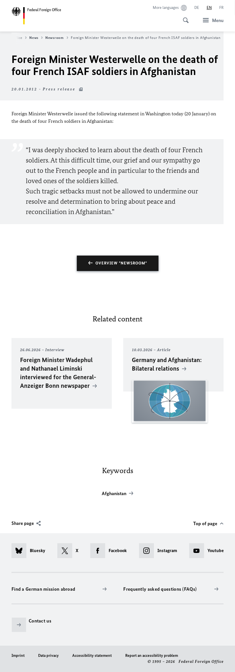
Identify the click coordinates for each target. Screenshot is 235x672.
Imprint (18, 655)
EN (209, 7)
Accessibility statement (92, 655)
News (33, 37)
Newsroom (54, 37)
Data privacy (48, 655)
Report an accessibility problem (151, 655)
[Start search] (184, 17)
